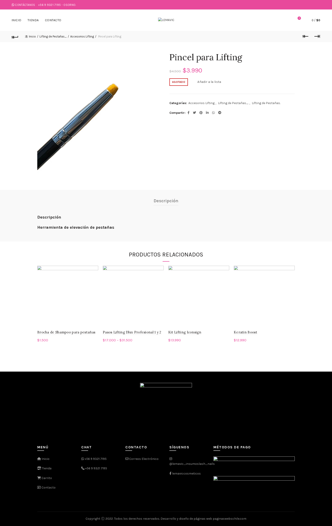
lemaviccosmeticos (186, 473)
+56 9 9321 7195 (96, 459)
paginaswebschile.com (229, 519)
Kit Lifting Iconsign (184, 332)
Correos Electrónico (144, 459)
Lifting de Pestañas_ (53, 36)
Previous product (305, 36)
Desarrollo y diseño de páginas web (186, 519)
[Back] (15, 36)
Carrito (46, 478)
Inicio (16, 20)
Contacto (53, 20)
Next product (317, 36)
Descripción (166, 200)
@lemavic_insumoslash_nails (192, 464)
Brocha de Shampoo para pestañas (66, 332)
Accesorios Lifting (82, 36)
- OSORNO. (57, 5)
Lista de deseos (299, 18)
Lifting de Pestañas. (266, 103)
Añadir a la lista (209, 82)
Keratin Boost (245, 332)
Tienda (33, 20)
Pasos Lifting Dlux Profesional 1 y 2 (132, 332)
